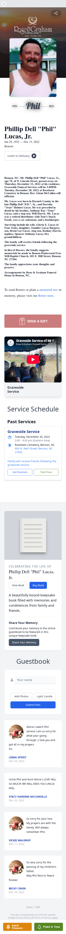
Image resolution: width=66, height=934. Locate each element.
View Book (18, 585)
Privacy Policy (23, 917)
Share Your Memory (24, 642)
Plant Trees (46, 472)
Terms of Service (43, 917)
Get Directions (20, 472)
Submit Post (33, 705)
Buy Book (38, 585)
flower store (46, 295)
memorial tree (48, 289)
